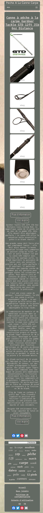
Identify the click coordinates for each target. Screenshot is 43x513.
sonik (33, 463)
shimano (32, 479)
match (32, 458)
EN (20, 504)
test (11, 448)
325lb (10, 450)
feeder (9, 475)
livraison (27, 450)
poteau (13, 467)
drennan (21, 451)
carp (23, 475)
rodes (34, 450)
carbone (23, 455)
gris (16, 450)
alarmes (11, 455)
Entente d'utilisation (22, 500)
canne (22, 471)
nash (20, 466)
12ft (11, 458)
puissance (19, 459)
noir (34, 471)
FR (25, 504)
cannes (22, 478)
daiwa (13, 470)
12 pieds (32, 474)
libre (25, 459)
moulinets (30, 447)
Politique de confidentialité (22, 496)
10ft (17, 454)
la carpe (19, 447)
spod (29, 471)
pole (16, 474)
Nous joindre (22, 491)
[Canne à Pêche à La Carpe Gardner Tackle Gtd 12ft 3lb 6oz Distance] (22, 45)
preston (15, 464)
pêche (32, 454)
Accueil (22, 487)
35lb (32, 467)
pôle (9, 464)
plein (27, 467)
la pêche (12, 479)
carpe (23, 463)
